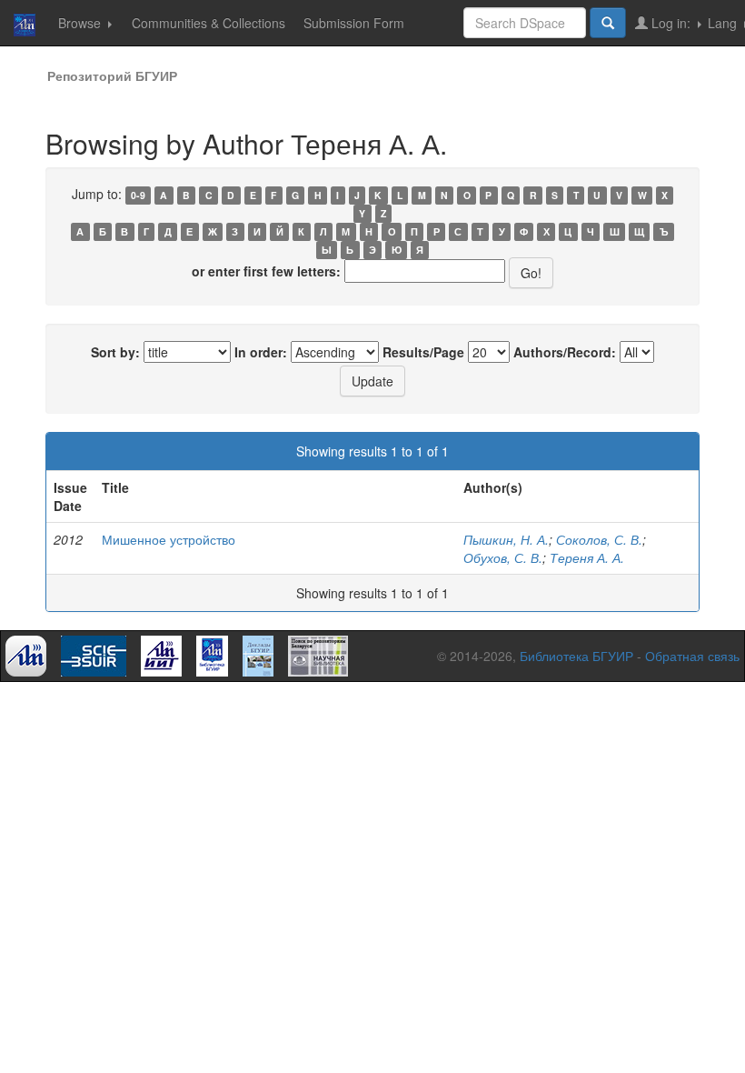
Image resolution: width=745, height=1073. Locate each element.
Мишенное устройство (168, 539)
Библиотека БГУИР (576, 656)
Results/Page (423, 352)
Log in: (671, 23)
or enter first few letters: (266, 271)
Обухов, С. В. (502, 557)
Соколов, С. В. (599, 539)
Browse (81, 23)
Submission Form (353, 23)
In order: (260, 352)
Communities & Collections (208, 23)
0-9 (138, 195)
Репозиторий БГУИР (112, 75)
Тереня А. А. (587, 557)
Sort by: (115, 352)
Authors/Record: (564, 352)
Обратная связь (692, 656)
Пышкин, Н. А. (506, 539)
